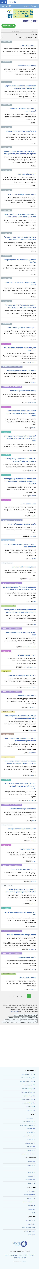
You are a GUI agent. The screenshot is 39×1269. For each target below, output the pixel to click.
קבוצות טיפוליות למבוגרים (28, 1202)
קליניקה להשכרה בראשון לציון (27, 1081)
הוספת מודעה (7, 26)
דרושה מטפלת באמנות (29, 1136)
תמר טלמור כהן (32, 949)
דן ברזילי (34, 861)
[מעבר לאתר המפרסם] (19, 14)
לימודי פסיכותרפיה (30, 1220)
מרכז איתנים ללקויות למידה (29, 647)
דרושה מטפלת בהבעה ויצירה (27, 1125)
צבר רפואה (33, 841)
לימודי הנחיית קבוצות (29, 1231)
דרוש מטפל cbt (31, 1150)
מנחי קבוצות (31, 1209)
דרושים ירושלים (31, 1165)
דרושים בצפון (23, 1022)
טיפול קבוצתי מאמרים (29, 1195)
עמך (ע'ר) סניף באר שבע (30, 687)
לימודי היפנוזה (31, 1235)
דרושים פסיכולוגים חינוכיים (28, 1154)
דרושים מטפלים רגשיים (31, 1015)
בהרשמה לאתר (14, 1011)
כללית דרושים (31, 1183)
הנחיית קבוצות (31, 1205)
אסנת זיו (34, 926)
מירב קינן (34, 559)
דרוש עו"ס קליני (31, 1147)
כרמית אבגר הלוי (32, 707)
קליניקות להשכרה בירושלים (28, 1078)
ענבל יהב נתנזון (32, 402)
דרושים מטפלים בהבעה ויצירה (29, 1017)
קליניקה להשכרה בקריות (29, 1103)
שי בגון (34, 601)
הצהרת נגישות (23, 1255)
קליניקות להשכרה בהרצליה (28, 1092)
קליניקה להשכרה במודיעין (28, 1096)
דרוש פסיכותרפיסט (30, 1143)
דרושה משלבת (31, 1139)
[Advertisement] (19, 1045)
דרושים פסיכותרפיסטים (14, 1017)
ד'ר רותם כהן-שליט (31, 362)
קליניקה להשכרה (32, 1022)
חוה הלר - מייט (32, 450)
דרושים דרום (31, 1172)
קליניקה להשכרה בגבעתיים (28, 1099)
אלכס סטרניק (32, 730)
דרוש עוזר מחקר (31, 1132)
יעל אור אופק (33, 881)
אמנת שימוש (14, 1255)
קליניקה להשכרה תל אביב (28, 1074)
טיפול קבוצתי (6, 1022)
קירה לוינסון (33, 969)
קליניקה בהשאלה (30, 1110)
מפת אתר (17, 1258)
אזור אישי (11, 2)
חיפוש (3, 2)
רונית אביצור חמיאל (31, 579)
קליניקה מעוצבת (30, 1106)
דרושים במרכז (14, 1022)
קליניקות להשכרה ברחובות (28, 1088)
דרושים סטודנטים (15, 1020)
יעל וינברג (33, 516)
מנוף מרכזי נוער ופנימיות (30, 800)
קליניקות (7, 1020)
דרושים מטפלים (31, 1129)
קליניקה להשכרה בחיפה (29, 1085)
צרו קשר (31, 1255)
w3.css (24, 1262)
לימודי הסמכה (31, 1224)
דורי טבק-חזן (33, 904)
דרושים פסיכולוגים (18, 1015)
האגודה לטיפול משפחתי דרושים (29, 1020)
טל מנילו (34, 821)
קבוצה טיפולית (31, 1191)
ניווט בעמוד (5, 6)
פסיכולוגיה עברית (30, 6)
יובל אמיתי (33, 428)
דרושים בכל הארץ (30, 1180)
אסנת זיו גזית (33, 536)
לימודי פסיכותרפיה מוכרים (28, 1227)
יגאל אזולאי (33, 382)
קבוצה (33, 1212)
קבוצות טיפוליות (31, 1198)
